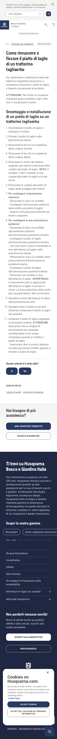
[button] (8, 540)
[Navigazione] (53, 25)
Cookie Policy (14, 698)
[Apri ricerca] (46, 25)
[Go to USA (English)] (48, 13)
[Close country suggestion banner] (52, 4)
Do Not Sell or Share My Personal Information (28, 712)
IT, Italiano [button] (15, 26)
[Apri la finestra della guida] (50, 732)
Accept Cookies (28, 704)
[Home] (4, 24)
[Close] (48, 672)
